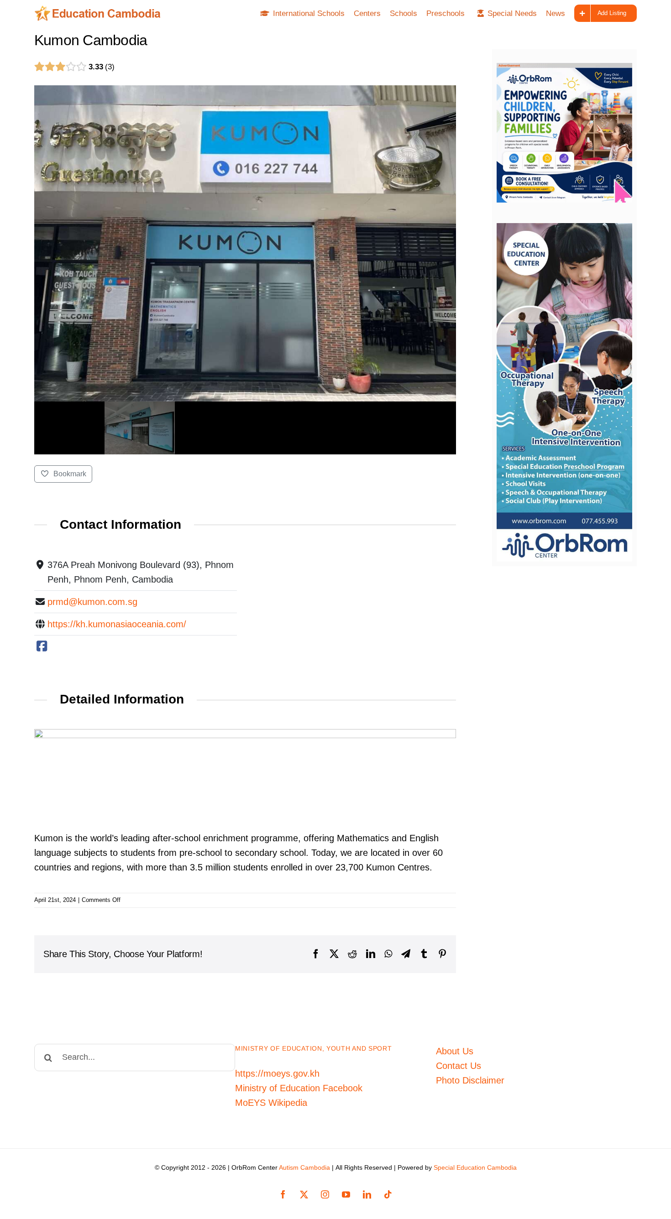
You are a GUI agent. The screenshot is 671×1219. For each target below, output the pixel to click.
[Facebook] (41, 646)
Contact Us (458, 1066)
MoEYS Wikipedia (271, 1103)
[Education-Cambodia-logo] (100, 10)
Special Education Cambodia (475, 1167)
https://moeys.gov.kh (277, 1073)
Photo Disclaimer (470, 1080)
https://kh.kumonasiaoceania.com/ (116, 624)
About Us (454, 1051)
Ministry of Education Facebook (298, 1088)
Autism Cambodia (304, 1167)
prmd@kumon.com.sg (92, 602)
